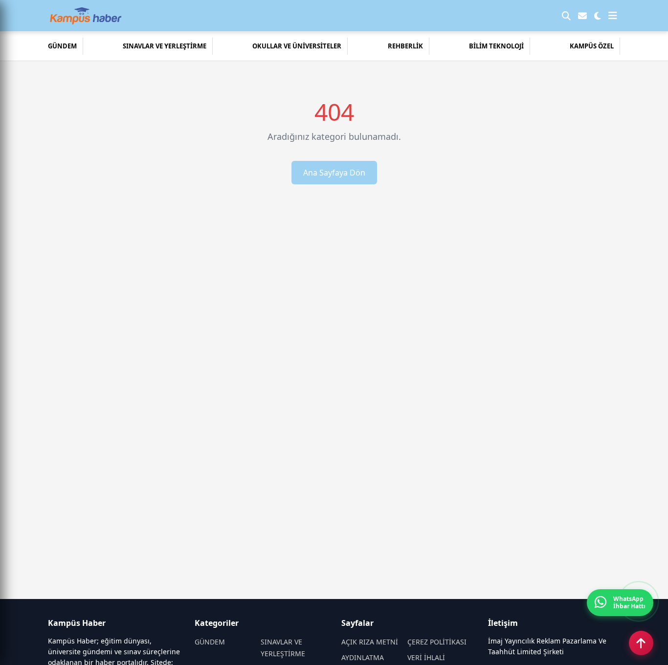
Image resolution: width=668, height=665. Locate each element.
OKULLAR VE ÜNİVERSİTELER (296, 46)
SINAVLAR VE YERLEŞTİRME (164, 46)
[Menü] (612, 15)
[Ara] (566, 15)
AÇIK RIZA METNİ (369, 641)
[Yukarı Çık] (641, 643)
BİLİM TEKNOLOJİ (496, 46)
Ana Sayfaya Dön (334, 172)
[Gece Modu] (597, 15)
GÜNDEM (62, 46)
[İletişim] (582, 15)
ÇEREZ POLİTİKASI (437, 641)
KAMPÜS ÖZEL (592, 46)
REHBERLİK (405, 46)
